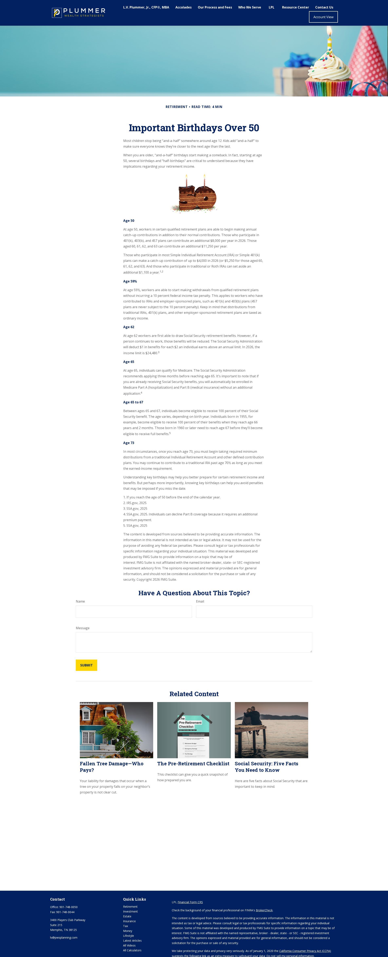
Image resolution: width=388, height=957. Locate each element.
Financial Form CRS (190, 902)
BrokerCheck (264, 910)
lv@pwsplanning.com (63, 937)
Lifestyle (128, 936)
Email (200, 601)
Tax (125, 926)
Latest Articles (132, 940)
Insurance (129, 921)
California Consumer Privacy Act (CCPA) (305, 951)
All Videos (129, 945)
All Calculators (132, 950)
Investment (130, 911)
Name (80, 601)
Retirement (130, 906)
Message (83, 628)
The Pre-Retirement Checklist (193, 763)
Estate (127, 916)
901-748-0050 (68, 907)
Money (127, 931)
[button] (146, 7)
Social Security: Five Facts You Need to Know (266, 766)
